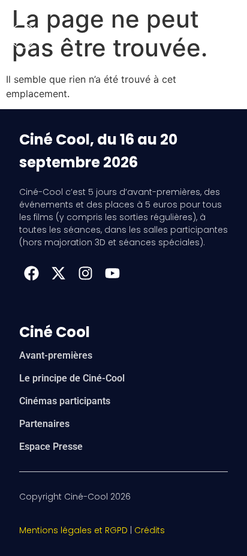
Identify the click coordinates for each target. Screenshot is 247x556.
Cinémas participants (64, 401)
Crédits (149, 530)
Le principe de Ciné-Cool (72, 378)
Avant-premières (55, 355)
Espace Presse (51, 446)
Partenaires (44, 423)
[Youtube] (112, 273)
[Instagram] (85, 273)
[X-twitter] (58, 273)
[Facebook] (31, 273)
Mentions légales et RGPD (73, 530)
